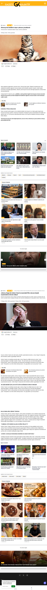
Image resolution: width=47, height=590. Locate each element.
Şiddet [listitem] (24, 476)
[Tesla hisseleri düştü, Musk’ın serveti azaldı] (35, 233)
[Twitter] (23, 575)
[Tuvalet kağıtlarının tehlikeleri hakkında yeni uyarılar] (35, 104)
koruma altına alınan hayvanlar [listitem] (28, 175)
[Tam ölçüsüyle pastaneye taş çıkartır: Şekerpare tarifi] (35, 371)
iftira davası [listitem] (11, 476)
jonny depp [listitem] (18, 476)
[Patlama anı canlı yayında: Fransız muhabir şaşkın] (35, 213)
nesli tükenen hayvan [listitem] (41, 175)
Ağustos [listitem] (3, 175)
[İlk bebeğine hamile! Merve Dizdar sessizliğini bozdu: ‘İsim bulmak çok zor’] (12, 532)
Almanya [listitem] (9, 175)
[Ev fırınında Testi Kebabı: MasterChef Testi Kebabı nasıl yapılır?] (12, 371)
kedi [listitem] (19, 175)
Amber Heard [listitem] (4, 476)
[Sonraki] (45, 260)
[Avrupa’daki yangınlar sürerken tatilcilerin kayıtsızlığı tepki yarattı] (12, 233)
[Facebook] (19, 575)
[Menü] (2, 3)
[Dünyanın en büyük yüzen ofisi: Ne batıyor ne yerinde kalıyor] (12, 104)
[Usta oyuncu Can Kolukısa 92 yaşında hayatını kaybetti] (23, 260)
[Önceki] (2, 260)
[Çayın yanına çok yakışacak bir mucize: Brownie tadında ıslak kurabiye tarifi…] (12, 512)
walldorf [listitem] (3, 177)
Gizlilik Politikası (5, 586)
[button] (45, 3)
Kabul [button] (13, 586)
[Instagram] (27, 575)
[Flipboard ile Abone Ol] (15, 64)
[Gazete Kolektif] (17, 4)
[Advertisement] (23, 15)
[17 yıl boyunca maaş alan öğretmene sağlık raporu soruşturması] (12, 213)
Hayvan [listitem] (14, 175)
